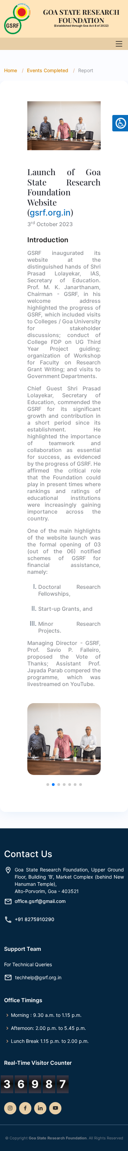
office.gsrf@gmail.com (40, 901)
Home (10, 70)
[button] (47, 784)
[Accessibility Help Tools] (120, 123)
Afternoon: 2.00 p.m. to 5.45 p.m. (48, 1028)
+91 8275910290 (34, 919)
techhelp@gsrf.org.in (38, 977)
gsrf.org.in (50, 212)
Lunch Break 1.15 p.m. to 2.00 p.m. (50, 1041)
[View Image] (64, 125)
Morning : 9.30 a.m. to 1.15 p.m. (46, 1015)
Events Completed (47, 70)
